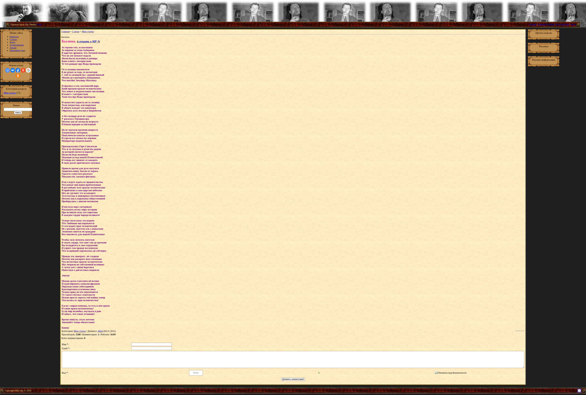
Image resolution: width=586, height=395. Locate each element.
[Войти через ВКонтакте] (12, 70)
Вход (572, 24)
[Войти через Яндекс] (23, 70)
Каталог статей (546, 24)
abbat (100, 331)
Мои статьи (10, 92)
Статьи (75, 31)
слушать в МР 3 (88, 41)
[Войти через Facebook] (18, 70)
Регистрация (562, 24)
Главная (532, 24)
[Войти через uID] (7, 70)
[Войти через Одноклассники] (18, 75)
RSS (39, 24)
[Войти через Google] (28, 70)
